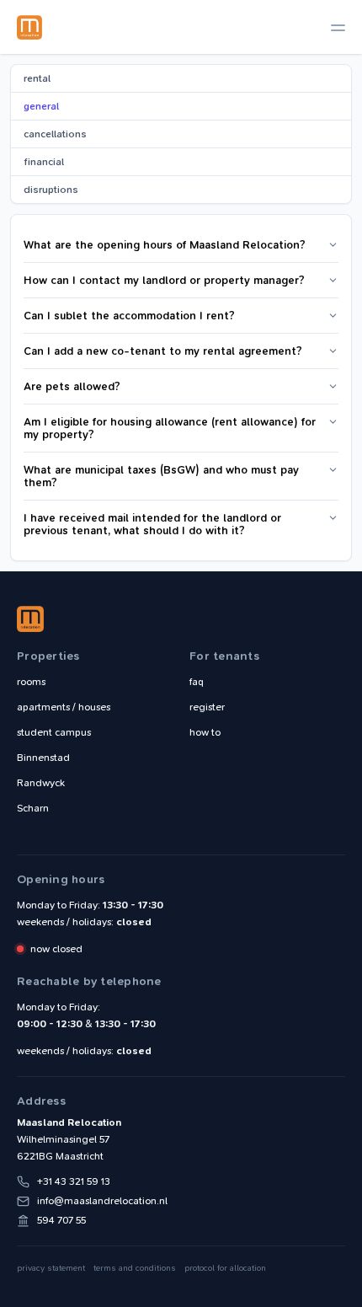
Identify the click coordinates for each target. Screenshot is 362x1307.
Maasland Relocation (29, 27)
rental (37, 78)
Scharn (33, 808)
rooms (31, 682)
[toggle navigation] (338, 27)
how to (205, 732)
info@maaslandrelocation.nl (102, 1201)
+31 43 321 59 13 (73, 1181)
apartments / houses (63, 707)
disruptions (51, 190)
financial (44, 162)
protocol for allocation (225, 1268)
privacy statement (51, 1268)
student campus (54, 732)
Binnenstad (43, 757)
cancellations (55, 134)
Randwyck (41, 783)
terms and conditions (134, 1268)
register (207, 707)
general (41, 106)
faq (196, 682)
